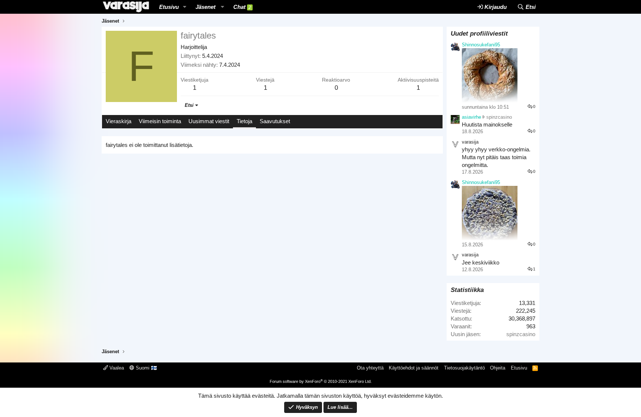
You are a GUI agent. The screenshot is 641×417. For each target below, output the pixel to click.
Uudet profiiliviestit (479, 33)
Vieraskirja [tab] (118, 121)
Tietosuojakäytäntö (464, 368)
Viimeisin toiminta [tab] (160, 121)
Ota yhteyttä (370, 368)
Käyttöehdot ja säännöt (413, 368)
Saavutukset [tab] (275, 121)
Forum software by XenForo (321, 381)
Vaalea (116, 368)
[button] (185, 7)
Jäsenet (205, 7)
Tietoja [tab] (244, 121)
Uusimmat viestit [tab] (208, 121)
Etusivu (169, 7)
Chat (242, 7)
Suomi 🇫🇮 (145, 368)
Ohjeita (497, 368)
